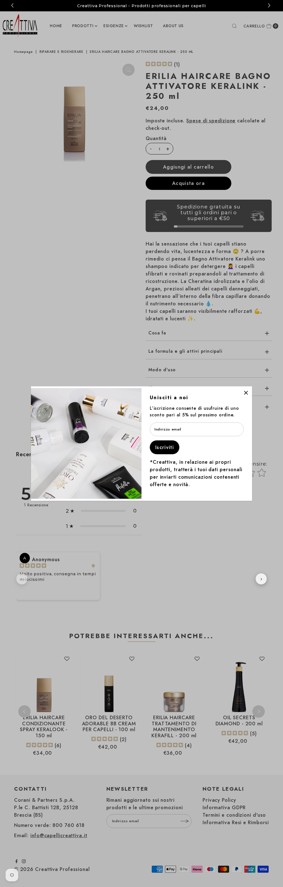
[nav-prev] (21, 578)
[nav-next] (261, 578)
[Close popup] (246, 393)
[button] (270, 5)
